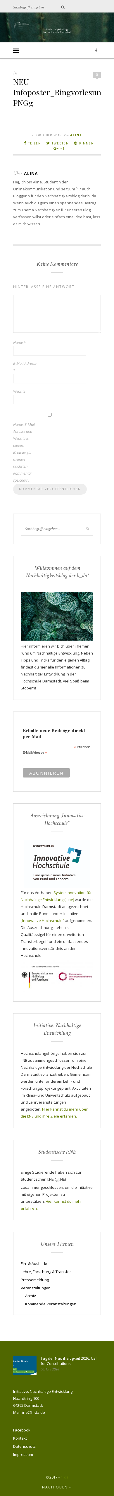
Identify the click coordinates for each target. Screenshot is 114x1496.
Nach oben (55, 1487)
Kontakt (20, 1438)
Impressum (23, 1454)
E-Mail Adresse (35, 753)
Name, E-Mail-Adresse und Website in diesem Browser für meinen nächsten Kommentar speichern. (24, 452)
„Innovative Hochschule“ (42, 920)
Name (19, 342)
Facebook (21, 1430)
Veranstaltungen (36, 1288)
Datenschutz (24, 1446)
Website (19, 391)
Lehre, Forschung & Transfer (46, 1271)
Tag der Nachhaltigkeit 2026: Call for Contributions (69, 1361)
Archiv (30, 1295)
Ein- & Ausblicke (35, 1263)
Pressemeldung (35, 1279)
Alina (76, 135)
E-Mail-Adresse (25, 367)
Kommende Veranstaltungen (50, 1303)
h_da (64, 1477)
